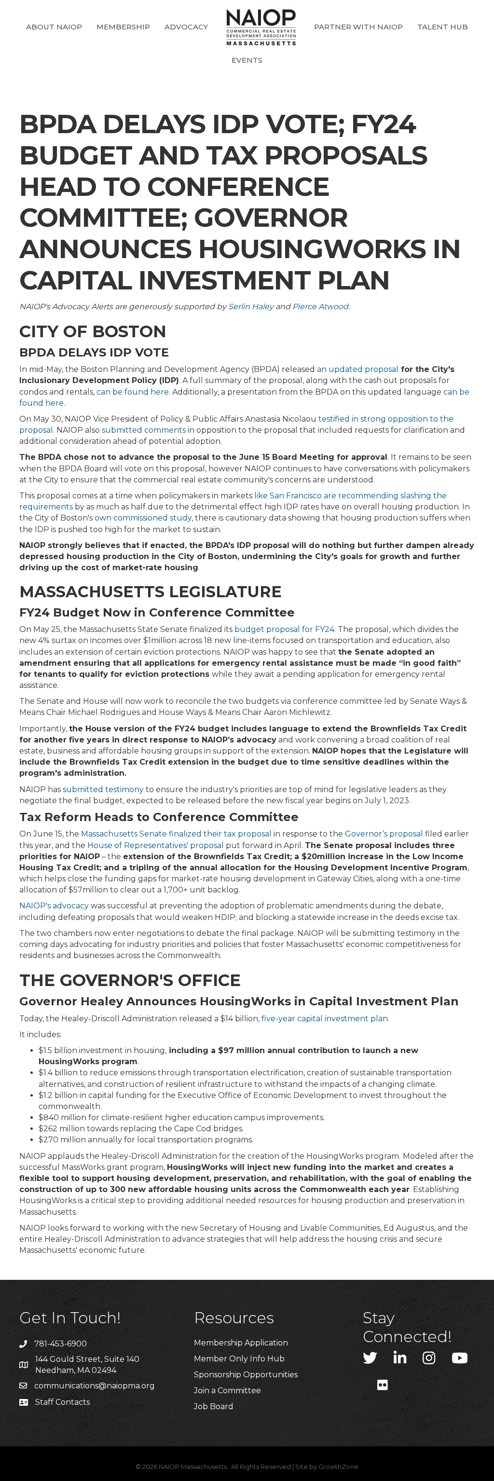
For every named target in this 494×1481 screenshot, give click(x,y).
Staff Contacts (62, 1402)
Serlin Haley (251, 306)
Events (247, 60)
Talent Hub (442, 26)
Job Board (213, 1406)
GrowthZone (338, 1466)
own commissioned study (143, 517)
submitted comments (144, 430)
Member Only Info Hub (239, 1358)
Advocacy (186, 26)
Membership (123, 26)
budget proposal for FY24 (284, 629)
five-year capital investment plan (324, 1018)
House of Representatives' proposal (155, 845)
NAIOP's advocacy (54, 905)
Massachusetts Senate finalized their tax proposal (176, 833)
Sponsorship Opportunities (246, 1374)
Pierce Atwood (320, 306)
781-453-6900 (60, 1343)
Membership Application (241, 1342)
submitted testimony (103, 789)
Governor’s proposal (384, 833)
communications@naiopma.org (94, 1385)
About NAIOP (54, 26)
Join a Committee (227, 1390)
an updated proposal (357, 369)
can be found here (132, 392)
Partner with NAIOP (358, 26)
